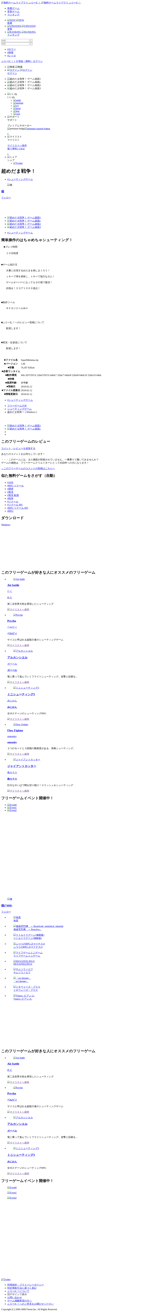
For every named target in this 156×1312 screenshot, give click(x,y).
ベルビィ (12, 627)
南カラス (12, 772)
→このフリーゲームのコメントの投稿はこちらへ (28, 468)
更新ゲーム (13, 11)
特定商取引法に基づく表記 (22, 1288)
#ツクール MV (15, 504)
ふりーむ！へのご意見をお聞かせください (30, 1304)
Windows (5, 524)
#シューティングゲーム (20, 179)
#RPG (10, 511)
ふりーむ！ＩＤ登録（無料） (17, 61)
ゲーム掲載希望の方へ (19, 1300)
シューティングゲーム (19, 409)
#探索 (10, 52)
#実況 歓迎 (13, 495)
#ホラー (11, 49)
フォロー (6, 197)
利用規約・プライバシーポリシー (25, 1284)
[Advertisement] (56, 206)
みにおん (12, 700)
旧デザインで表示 (17, 1294)
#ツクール (12, 501)
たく (9, 591)
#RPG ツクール (15, 485)
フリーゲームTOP (17, 405)
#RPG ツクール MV (17, 508)
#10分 (10, 482)
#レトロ (11, 55)
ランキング (13, 14)
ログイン (38, 61)
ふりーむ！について (18, 1291)
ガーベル (12, 664)
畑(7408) (6, 905)
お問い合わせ (14, 1297)
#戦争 (10, 498)
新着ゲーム (13, 8)
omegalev (12, 736)
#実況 (10, 492)
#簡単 (10, 489)
